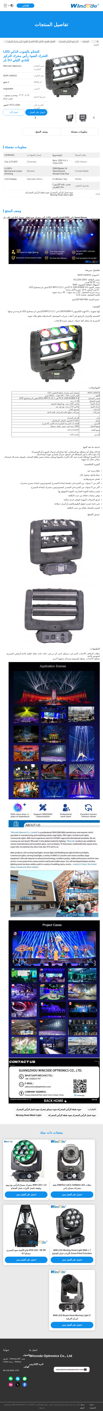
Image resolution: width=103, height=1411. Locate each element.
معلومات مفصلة (79, 131)
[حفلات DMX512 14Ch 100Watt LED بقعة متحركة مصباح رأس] (72, 1160)
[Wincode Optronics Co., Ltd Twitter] (17, 1384)
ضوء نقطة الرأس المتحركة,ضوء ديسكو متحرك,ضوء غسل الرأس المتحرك (48, 1109)
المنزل (96, 41)
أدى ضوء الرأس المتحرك (68, 41)
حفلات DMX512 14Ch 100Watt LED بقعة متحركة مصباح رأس (72, 1186)
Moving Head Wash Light (28, 1115)
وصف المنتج (42, 131)
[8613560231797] (24, 1378)
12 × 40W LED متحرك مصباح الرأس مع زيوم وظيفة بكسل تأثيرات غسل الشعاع (26, 1186)
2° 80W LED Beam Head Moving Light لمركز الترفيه (72, 1317)
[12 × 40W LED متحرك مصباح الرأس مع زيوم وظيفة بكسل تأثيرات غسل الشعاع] (26, 1160)
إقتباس (25, 5)
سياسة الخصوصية (93, 1406)
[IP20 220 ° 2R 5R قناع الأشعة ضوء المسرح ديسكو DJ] (26, 1226)
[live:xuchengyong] (17, 1378)
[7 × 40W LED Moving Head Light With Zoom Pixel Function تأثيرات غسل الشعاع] (72, 1226)
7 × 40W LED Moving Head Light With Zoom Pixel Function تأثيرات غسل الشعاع (72, 1252)
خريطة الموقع (82, 1406)
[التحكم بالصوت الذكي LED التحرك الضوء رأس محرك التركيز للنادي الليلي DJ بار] (65, 78)
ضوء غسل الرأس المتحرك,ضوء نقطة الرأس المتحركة (72, 1115)
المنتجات (85, 41)
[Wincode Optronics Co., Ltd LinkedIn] (10, 1384)
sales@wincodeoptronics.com (70, 1369)
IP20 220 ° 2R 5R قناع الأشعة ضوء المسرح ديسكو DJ (26, 1252)
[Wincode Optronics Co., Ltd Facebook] (24, 1384)
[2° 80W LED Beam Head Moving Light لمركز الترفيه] (72, 1291)
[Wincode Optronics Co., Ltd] (85, 6)
